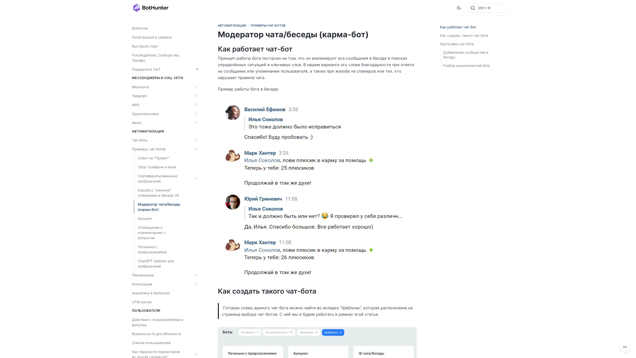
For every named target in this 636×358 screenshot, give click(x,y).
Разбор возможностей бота (466, 65)
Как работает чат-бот (458, 27)
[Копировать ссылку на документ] (625, 347)
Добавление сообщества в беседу (465, 54)
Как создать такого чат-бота (464, 35)
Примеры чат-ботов (268, 25)
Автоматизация (232, 25)
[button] (485, 8)
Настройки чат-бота (457, 44)
